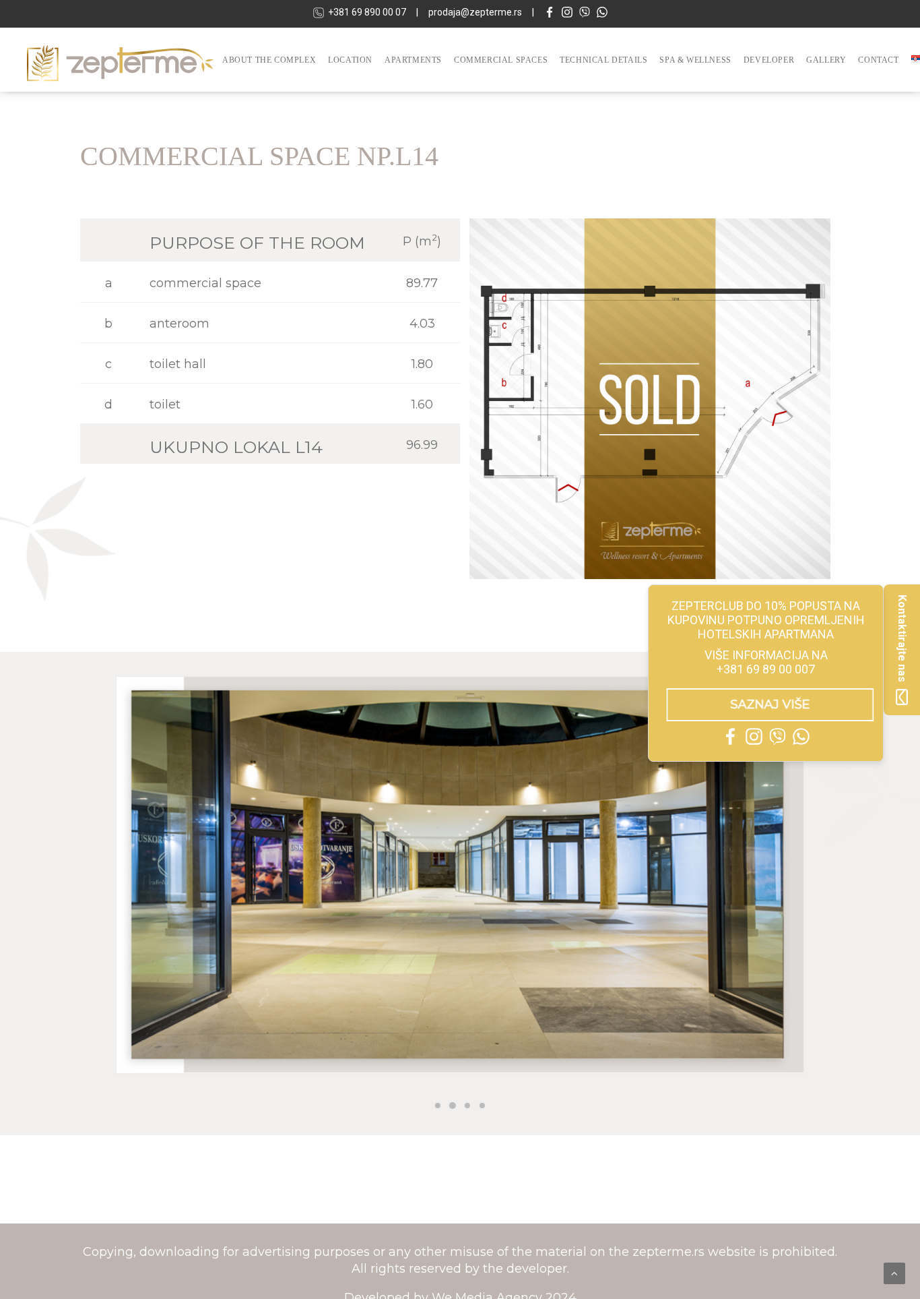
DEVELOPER (769, 60)
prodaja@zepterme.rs (475, 12)
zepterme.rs (670, 1251)
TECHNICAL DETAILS (603, 60)
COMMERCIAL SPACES (501, 60)
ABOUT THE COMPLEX (269, 60)
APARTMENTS (413, 60)
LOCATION (350, 60)
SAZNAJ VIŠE (772, 704)
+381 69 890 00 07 (367, 12)
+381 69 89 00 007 (766, 669)
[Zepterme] (120, 60)
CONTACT (878, 60)
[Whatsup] (602, 14)
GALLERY (826, 60)
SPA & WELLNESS (695, 60)
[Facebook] (549, 14)
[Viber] (584, 14)
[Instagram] (567, 14)
